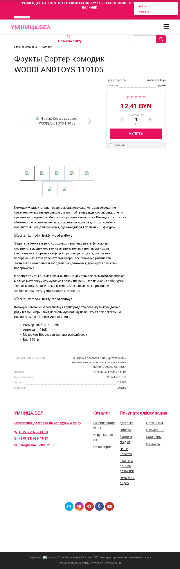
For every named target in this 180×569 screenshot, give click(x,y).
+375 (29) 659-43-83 (33, 432)
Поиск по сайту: (70, 41)
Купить (136, 134)
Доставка (126, 423)
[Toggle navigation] (166, 27)
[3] (136, 96)
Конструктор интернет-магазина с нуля (125, 557)
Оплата (125, 430)
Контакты (153, 444)
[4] (140, 96)
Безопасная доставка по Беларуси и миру (47, 423)
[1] (128, 96)
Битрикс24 (110, 563)
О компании (155, 430)
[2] (132, 96)
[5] (144, 96)
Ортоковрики (103, 447)
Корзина (144, 11)
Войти (142, 6)
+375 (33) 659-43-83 (33, 438)
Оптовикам (154, 423)
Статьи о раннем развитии (127, 466)
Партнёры (154, 437)
